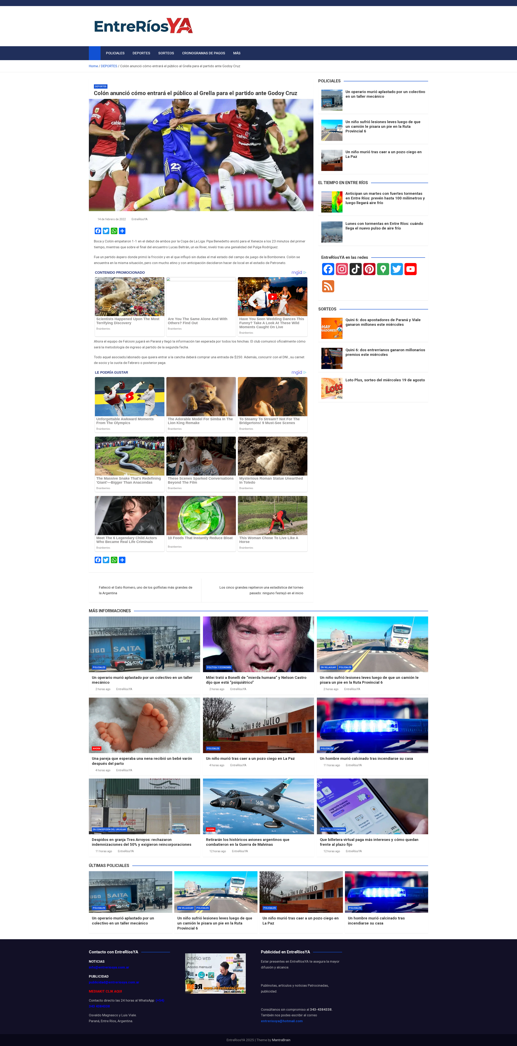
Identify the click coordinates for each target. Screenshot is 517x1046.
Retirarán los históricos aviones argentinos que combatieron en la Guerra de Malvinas (247, 842)
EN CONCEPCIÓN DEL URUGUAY (109, 829)
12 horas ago (217, 851)
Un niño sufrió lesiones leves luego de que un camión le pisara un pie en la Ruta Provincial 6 (383, 126)
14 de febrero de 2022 (112, 219)
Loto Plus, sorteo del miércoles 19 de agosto (385, 380)
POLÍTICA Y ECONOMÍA (219, 667)
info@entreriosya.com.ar (109, 967)
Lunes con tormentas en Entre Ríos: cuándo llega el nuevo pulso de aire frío (384, 226)
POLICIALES (115, 53)
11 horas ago (332, 765)
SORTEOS (166, 53)
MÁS (237, 53)
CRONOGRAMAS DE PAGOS (203, 53)
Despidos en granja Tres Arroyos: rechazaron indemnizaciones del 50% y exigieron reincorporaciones (141, 842)
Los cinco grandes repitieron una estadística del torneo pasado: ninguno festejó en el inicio (261, 590)
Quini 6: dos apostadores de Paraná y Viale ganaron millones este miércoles (383, 322)
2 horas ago (103, 689)
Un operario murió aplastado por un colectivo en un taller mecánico (385, 94)
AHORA (96, 748)
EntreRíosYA (140, 219)
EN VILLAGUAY (328, 667)
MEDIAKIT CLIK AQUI (105, 991)
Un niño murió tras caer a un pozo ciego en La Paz (384, 154)
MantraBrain (281, 1040)
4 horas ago (103, 770)
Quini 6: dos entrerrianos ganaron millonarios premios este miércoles (385, 352)
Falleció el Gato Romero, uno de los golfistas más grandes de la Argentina (145, 590)
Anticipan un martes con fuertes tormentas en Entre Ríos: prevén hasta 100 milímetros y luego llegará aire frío (385, 198)
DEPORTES (141, 53)
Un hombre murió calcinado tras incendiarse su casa (366, 758)
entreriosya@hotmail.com (282, 1021)
